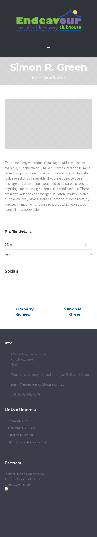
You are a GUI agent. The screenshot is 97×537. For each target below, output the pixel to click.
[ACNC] (6, 489)
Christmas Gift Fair (21, 428)
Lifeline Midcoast (20, 435)
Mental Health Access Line (27, 442)
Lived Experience (17, 484)
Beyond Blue (17, 421)
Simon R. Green (73, 312)
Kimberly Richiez (24, 312)
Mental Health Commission (24, 474)
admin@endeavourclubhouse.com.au (38, 384)
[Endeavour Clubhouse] (48, 21)
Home (36, 77)
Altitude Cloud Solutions (22, 479)
